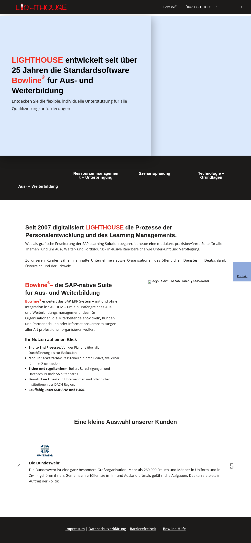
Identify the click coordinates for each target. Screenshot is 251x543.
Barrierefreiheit (143, 528)
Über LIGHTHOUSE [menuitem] (199, 7)
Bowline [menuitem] (169, 6)
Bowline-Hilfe (174, 528)
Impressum (75, 528)
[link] (242, 272)
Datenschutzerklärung (107, 528)
